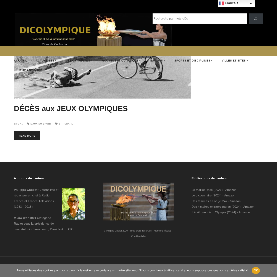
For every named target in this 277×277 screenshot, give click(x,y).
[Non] (271, 270)
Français (231, 3)
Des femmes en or (204, 201)
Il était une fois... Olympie (209, 212)
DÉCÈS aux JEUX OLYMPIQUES (71, 108)
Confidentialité (138, 236)
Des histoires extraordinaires (211, 206)
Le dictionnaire (202, 195)
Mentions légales (162, 230)
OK (256, 270)
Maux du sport (41, 124)
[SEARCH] (256, 18)
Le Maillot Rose (203, 189)
